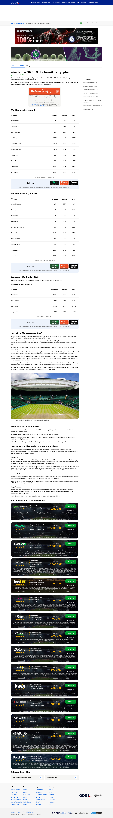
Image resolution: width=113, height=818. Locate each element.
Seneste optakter (15, 789)
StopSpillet (42, 105)
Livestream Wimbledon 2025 (21, 777)
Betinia (25, 792)
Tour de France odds (16, 802)
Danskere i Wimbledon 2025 (90, 89)
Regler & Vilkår (34, 104)
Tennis (50, 792)
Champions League (41, 794)
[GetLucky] (19, 719)
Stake (25, 797)
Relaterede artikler (88, 109)
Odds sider (14, 794)
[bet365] (19, 583)
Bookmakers (27, 787)
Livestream (40, 66)
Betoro (25, 789)
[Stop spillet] (70, 813)
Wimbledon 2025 (18, 66)
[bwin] (19, 687)
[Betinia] (19, 527)
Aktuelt (13, 787)
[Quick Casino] (19, 508)
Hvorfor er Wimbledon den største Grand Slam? (92, 101)
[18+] (81, 813)
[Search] (100, 2)
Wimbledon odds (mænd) (90, 82)
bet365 (25, 804)
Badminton (52, 802)
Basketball (52, 799)
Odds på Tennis (19, 23)
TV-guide (29, 66)
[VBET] (19, 600)
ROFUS (53, 105)
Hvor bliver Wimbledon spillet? (91, 93)
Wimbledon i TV (52, 777)
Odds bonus (14, 792)
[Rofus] (59, 813)
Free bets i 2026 (15, 804)
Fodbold (51, 789)
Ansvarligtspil (98, 795)
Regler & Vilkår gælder (23, 555)
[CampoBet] (19, 545)
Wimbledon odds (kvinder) (90, 86)
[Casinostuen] (19, 703)
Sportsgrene (53, 787)
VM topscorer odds (16, 799)
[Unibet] (19, 635)
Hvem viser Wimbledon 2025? (91, 96)
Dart (50, 804)
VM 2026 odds (15, 797)
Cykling (51, 797)
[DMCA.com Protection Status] (96, 813)
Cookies (19, 812)
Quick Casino (26, 794)
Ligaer (38, 787)
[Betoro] (19, 563)
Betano (25, 799)
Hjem (12, 23)
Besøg (70, 506)
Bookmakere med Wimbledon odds (92, 105)
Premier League (40, 799)
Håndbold (51, 794)
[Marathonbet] (19, 735)
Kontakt (13, 812)
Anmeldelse (70, 510)
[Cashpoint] (19, 669)
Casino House (27, 802)
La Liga (38, 797)
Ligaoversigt (39, 789)
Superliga (38, 804)
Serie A (38, 802)
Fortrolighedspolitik (28, 812)
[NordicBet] (19, 758)
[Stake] (19, 618)
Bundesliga (39, 792)
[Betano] (19, 651)
